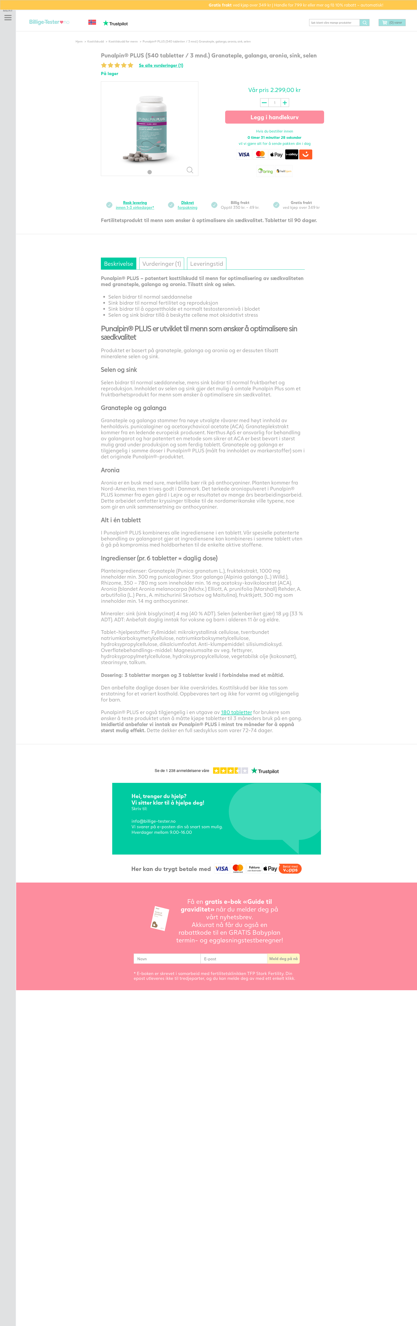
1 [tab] (149, 172)
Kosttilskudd (95, 41)
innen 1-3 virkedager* (135, 205)
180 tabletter (236, 712)
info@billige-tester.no (154, 821)
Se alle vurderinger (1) (161, 65)
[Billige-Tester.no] (50, 23)
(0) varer (395, 22)
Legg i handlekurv (274, 116)
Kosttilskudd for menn (123, 41)
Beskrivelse (118, 263)
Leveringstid (206, 263)
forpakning (187, 205)
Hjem (79, 41)
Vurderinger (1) (161, 263)
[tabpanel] (149, 128)
